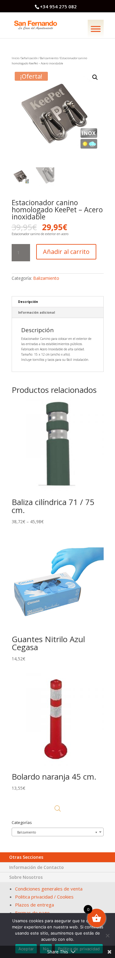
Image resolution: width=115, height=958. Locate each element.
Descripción (28, 302)
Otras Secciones (26, 857)
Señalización (29, 58)
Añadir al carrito (66, 251)
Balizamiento (49, 58)
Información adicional (36, 312)
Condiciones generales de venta (48, 889)
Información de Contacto (36, 867)
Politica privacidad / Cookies (44, 897)
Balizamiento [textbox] (55, 832)
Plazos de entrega (34, 905)
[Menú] (96, 29)
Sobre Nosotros (26, 877)
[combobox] (58, 832)
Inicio (15, 58)
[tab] (57, 301)
